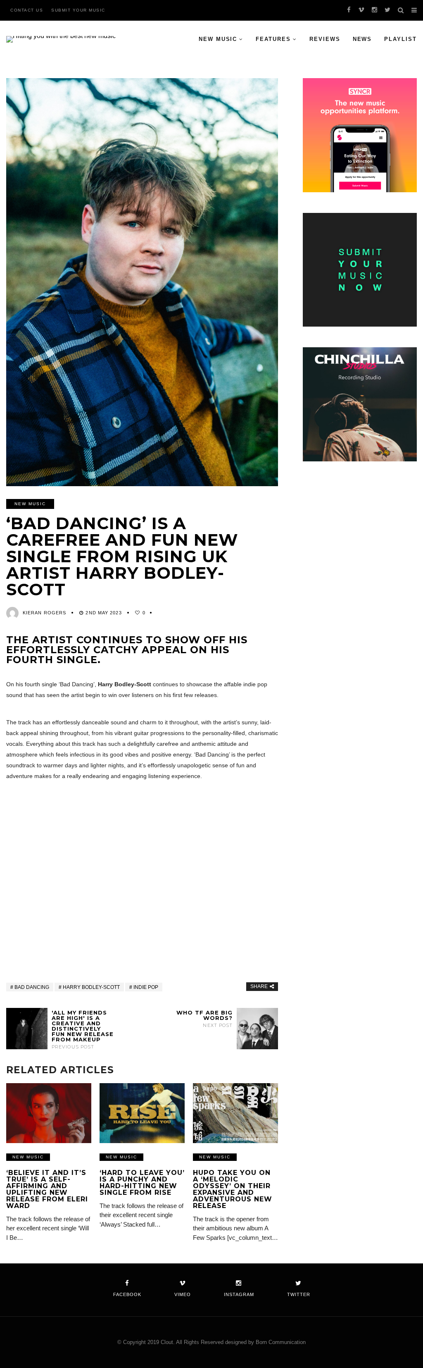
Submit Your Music (78, 10)
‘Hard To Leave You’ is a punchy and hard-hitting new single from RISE (142, 1182)
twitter (298, 1294)
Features (273, 39)
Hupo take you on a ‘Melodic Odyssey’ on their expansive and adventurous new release (232, 1189)
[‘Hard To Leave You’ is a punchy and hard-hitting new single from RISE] (142, 1113)
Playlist (400, 39)
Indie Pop (145, 987)
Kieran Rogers (44, 612)
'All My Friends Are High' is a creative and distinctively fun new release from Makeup (83, 1029)
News (362, 39)
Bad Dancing (31, 987)
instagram (239, 1294)
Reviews (324, 39)
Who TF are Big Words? (204, 1019)
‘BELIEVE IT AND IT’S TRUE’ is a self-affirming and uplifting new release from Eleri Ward (47, 1189)
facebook (127, 1294)
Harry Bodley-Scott (91, 987)
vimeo (182, 1294)
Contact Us (26, 10)
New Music (218, 39)
